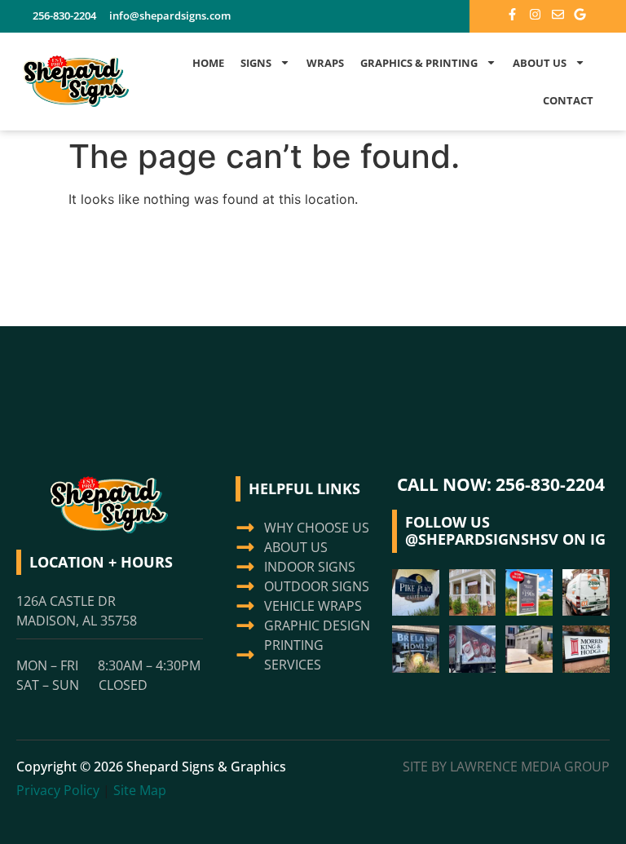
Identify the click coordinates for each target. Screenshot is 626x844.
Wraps (325, 62)
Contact (568, 100)
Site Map (139, 790)
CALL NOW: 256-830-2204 (501, 484)
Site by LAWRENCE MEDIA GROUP (506, 767)
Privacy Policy (57, 790)
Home (208, 62)
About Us (539, 62)
